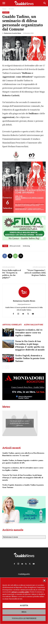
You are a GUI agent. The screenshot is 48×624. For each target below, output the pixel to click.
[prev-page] (3, 367)
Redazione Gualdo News (12, 33)
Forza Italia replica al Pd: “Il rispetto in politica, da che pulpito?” (11, 274)
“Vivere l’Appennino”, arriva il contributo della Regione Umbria (35, 272)
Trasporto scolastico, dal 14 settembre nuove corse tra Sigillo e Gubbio (28, 332)
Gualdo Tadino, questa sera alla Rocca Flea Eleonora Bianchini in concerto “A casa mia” (23, 454)
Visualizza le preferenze (24, 618)
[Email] (20, 256)
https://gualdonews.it (24, 304)
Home (4, 9)
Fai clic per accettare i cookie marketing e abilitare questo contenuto (19, 423)
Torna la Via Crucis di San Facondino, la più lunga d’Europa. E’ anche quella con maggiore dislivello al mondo (30, 345)
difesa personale (15, 246)
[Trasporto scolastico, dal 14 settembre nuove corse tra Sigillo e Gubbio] (8, 332)
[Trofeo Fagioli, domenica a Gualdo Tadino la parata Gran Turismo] (8, 358)
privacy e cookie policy (20, 592)
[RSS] (26, 563)
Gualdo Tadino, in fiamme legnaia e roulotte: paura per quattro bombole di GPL (22, 461)
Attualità (11, 9)
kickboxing (26, 246)
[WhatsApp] (15, 256)
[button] (44, 580)
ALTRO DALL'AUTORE (33, 324)
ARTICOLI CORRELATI (12, 324)
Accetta (24, 605)
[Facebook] (4, 256)
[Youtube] (34, 313)
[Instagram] (19, 313)
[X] (10, 256)
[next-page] (7, 367)
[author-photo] (24, 298)
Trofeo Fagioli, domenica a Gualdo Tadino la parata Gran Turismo (30, 358)
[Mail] (24, 313)
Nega (24, 612)
